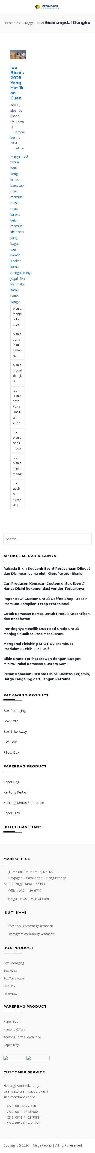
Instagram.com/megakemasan (31, 934)
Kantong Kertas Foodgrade (23, 802)
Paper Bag (11, 782)
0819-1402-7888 (27, 1117)
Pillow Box (11, 752)
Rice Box (10, 742)
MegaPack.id (42, 1145)
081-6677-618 (25, 1106)
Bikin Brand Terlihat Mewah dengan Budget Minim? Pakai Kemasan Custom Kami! (42, 661)
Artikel (14, 105)
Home (8, 23)
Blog (13, 110)
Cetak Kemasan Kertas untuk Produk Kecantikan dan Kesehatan (46, 616)
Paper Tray (11, 813)
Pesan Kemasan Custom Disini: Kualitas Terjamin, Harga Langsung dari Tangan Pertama (46, 676)
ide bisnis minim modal (17, 465)
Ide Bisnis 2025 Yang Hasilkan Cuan (17, 83)
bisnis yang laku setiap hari (17, 345)
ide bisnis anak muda (17, 440)
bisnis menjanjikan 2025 (17, 316)
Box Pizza (10, 721)
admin (19, 148)
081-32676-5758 (27, 1123)
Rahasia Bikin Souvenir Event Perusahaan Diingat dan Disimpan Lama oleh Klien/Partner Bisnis (46, 571)
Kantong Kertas (15, 792)
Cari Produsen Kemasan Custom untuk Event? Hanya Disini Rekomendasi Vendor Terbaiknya (44, 586)
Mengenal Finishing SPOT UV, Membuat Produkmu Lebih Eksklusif (38, 646)
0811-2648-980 (26, 1111)
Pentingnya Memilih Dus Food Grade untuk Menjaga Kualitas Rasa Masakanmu (41, 631)
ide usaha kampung (17, 115)
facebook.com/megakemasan (30, 926)
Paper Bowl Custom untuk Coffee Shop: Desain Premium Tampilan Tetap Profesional (45, 601)
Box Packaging (14, 710)
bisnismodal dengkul (17, 373)
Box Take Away (15, 731)
